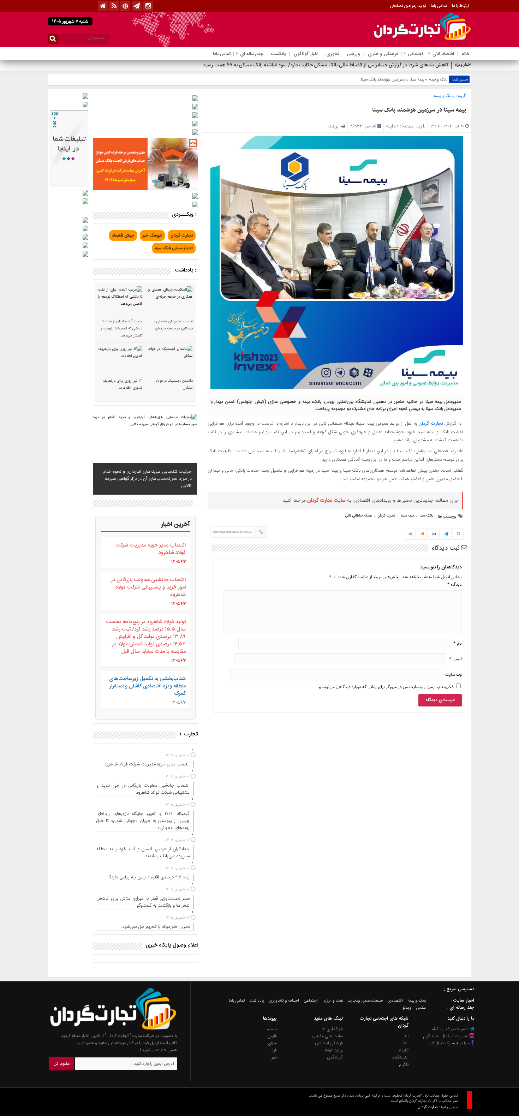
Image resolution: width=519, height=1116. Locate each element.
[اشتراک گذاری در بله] (410, 534)
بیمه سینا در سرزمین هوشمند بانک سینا (419, 110)
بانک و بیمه (438, 79)
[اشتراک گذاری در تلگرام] (446, 534)
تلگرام (403, 1064)
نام (457, 643)
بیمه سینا (407, 516)
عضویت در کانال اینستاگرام (446, 1036)
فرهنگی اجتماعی (329, 1043)
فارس (272, 1036)
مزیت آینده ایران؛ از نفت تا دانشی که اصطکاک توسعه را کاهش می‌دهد (121, 328)
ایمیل (455, 659)
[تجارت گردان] (108, 1029)
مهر (274, 1057)
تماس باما (439, 6)
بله (406, 1036)
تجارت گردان (430, 424)
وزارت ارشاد (333, 1050)
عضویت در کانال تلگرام (450, 1029)
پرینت (334, 126)
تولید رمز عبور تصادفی (408, 6)
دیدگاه (454, 584)
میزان (272, 1043)
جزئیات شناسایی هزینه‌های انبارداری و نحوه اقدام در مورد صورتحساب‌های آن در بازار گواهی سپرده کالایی (147, 479)
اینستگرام (400, 1057)
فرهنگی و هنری (383, 54)
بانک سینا (426, 516)
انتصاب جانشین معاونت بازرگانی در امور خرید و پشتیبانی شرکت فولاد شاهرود (148, 587)
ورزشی (353, 54)
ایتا (405, 1043)
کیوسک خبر (152, 235)
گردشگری (335, 1057)
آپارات (403, 1050)
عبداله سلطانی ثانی (358, 516)
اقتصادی (395, 1000)
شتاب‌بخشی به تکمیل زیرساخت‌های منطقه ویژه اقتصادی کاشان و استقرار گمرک (147, 686)
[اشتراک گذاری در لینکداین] (434, 534)
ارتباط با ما (460, 6)
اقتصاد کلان (443, 54)
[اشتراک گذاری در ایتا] (422, 534)
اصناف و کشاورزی (284, 1000)
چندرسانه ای (251, 54)
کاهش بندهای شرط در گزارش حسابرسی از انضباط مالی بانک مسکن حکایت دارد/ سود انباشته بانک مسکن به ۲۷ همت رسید (325, 65)
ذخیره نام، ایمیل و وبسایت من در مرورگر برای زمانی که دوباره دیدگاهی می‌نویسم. (385, 687)
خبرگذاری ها (332, 1029)
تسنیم (272, 1029)
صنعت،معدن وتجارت (365, 1000)
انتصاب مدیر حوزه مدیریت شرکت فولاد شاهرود (150, 549)
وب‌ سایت (453, 674)
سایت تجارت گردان (326, 500)
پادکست (278, 54)
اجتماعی (415, 54)
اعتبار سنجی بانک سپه (174, 248)
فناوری (332, 54)
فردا (273, 1050)
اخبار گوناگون (306, 54)
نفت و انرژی (332, 1000)
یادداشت (256, 1000)
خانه (466, 54)
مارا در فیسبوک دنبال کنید (449, 1043)
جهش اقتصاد (123, 235)
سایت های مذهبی (327, 1036)
